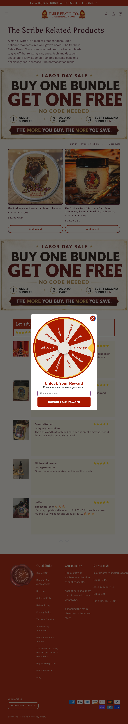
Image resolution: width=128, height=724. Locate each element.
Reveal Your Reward (64, 402)
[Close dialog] (93, 318)
